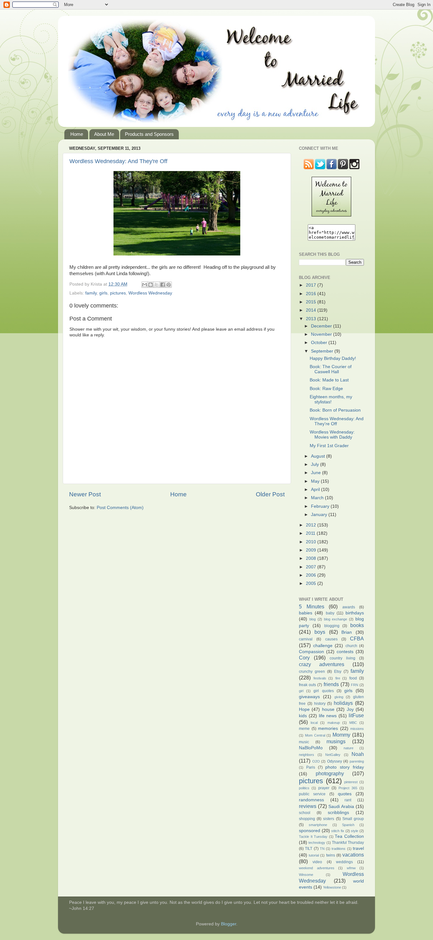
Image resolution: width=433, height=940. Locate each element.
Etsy (337, 671)
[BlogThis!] (150, 284)
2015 (311, 302)
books (357, 625)
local (314, 723)
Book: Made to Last (329, 380)
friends (331, 684)
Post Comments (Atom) (120, 507)
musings (336, 741)
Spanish (348, 825)
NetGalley (332, 755)
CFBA (357, 638)
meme (304, 728)
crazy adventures (321, 664)
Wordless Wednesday (150, 293)
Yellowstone (332, 887)
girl (301, 691)
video (317, 862)
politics (304, 788)
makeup (333, 723)
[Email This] (144, 284)
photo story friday (344, 767)
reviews (307, 806)
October (319, 342)
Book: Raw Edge (326, 388)
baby (330, 613)
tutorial (314, 855)
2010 (311, 542)
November (322, 334)
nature (348, 748)
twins (330, 855)
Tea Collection (349, 836)
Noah (358, 754)
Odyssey (334, 761)
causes (331, 639)
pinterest (351, 782)
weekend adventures (316, 868)
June (316, 472)
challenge (323, 645)
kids (303, 715)
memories (328, 728)
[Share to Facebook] (162, 284)
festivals (319, 678)
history (320, 703)
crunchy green (312, 671)
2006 (311, 575)
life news (328, 715)
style (354, 831)
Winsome (306, 875)
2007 (311, 567)
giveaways (309, 696)
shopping (307, 819)
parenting (357, 761)
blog (312, 619)
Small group (353, 819)
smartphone (318, 825)
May (316, 481)
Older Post (270, 494)
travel (358, 848)
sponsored (309, 830)
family (91, 293)
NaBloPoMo (311, 747)
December (322, 326)
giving (338, 697)
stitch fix (337, 831)
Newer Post (85, 494)
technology (316, 842)
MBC (353, 723)
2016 (311, 293)
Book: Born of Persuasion (335, 410)
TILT (308, 848)
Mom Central (315, 735)
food (353, 678)
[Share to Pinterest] (168, 284)
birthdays (355, 613)
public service (312, 794)
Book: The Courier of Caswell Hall (331, 369)
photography (330, 773)
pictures (118, 293)
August (318, 456)
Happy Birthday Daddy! (333, 358)
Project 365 (348, 788)
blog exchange (335, 619)
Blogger (228, 924)
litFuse (356, 715)
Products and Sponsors (149, 134)
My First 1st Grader (329, 445)
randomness (311, 800)
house (328, 709)
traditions (339, 849)
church (351, 646)
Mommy (341, 735)
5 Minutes (311, 606)
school (304, 813)
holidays (343, 703)
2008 (311, 558)
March (318, 497)
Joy (350, 709)
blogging (331, 626)
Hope (304, 709)
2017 (311, 285)
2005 (311, 583)
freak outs (307, 685)
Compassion (311, 651)
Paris (310, 767)
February (321, 506)
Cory (304, 657)
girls (103, 293)
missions (357, 729)
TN (322, 849)
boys (319, 632)
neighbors (306, 755)
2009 (311, 550)
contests (345, 651)
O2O (316, 761)
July (315, 464)
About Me (104, 134)
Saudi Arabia (341, 806)
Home (76, 134)
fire (337, 678)
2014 (311, 310)
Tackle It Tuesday (313, 836)
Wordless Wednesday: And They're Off (118, 161)
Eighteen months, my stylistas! (331, 399)
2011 (311, 533)
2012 (311, 525)
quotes (345, 793)
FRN (354, 685)
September (322, 351)
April (316, 489)
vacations (353, 854)
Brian (346, 632)
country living (342, 658)
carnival (306, 639)
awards (348, 607)
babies (305, 613)
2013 (311, 318)
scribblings (338, 812)
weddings (344, 862)
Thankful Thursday (348, 842)
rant (348, 800)
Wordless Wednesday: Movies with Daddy (332, 435)
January (319, 514)
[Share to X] (156, 284)
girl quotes (323, 691)
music (304, 742)
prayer (323, 788)
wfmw (351, 868)
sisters (328, 819)
